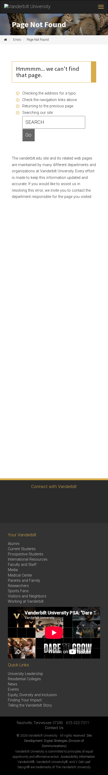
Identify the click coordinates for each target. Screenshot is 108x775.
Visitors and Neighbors (27, 596)
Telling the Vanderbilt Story (30, 705)
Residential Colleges (24, 679)
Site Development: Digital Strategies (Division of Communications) (58, 741)
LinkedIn (67, 498)
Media (13, 570)
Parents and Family (24, 580)
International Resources (27, 559)
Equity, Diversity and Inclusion (32, 695)
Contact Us (54, 728)
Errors (17, 40)
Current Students (22, 549)
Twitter (39, 498)
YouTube (53, 498)
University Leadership (25, 674)
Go (28, 135)
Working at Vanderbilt (26, 601)
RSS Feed (10, 513)
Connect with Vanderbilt (54, 486)
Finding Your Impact (25, 700)
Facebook (10, 498)
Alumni (13, 544)
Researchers (18, 586)
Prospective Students (25, 554)
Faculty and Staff (22, 564)
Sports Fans (18, 591)
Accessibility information (78, 757)
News (12, 684)
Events (13, 689)
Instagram (24, 498)
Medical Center (20, 575)
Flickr (82, 498)
